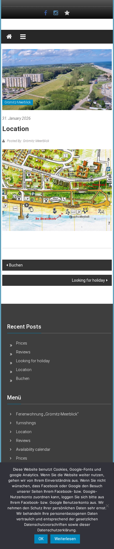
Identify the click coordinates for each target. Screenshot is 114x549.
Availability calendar (33, 449)
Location (24, 369)
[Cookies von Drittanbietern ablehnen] (107, 505)
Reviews (23, 352)
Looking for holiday (88, 280)
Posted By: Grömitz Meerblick (27, 141)
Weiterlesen (65, 539)
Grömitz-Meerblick (17, 102)
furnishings (26, 423)
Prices (21, 343)
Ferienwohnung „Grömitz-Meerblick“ (47, 414)
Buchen (16, 265)
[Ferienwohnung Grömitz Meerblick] (9, 37)
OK (40, 539)
